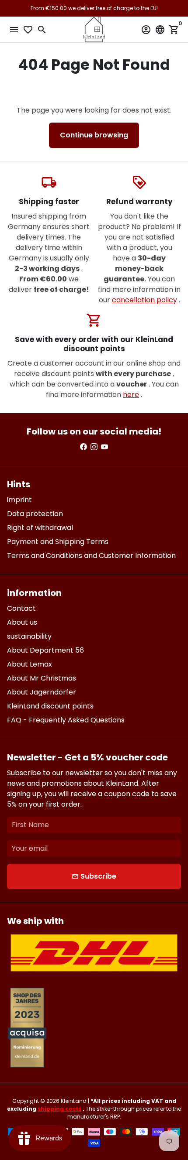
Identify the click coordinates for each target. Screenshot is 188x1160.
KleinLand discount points (50, 706)
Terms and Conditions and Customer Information (91, 556)
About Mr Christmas (41, 678)
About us (22, 622)
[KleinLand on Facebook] (83, 447)
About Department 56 (45, 650)
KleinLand (74, 1101)
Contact (21, 608)
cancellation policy (144, 300)
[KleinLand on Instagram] (94, 447)
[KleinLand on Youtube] (104, 447)
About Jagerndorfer (41, 692)
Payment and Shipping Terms (57, 542)
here (131, 395)
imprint (19, 500)
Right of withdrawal (40, 528)
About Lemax (29, 664)
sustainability (29, 636)
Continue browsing (94, 135)
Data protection (35, 514)
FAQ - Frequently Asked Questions (66, 720)
